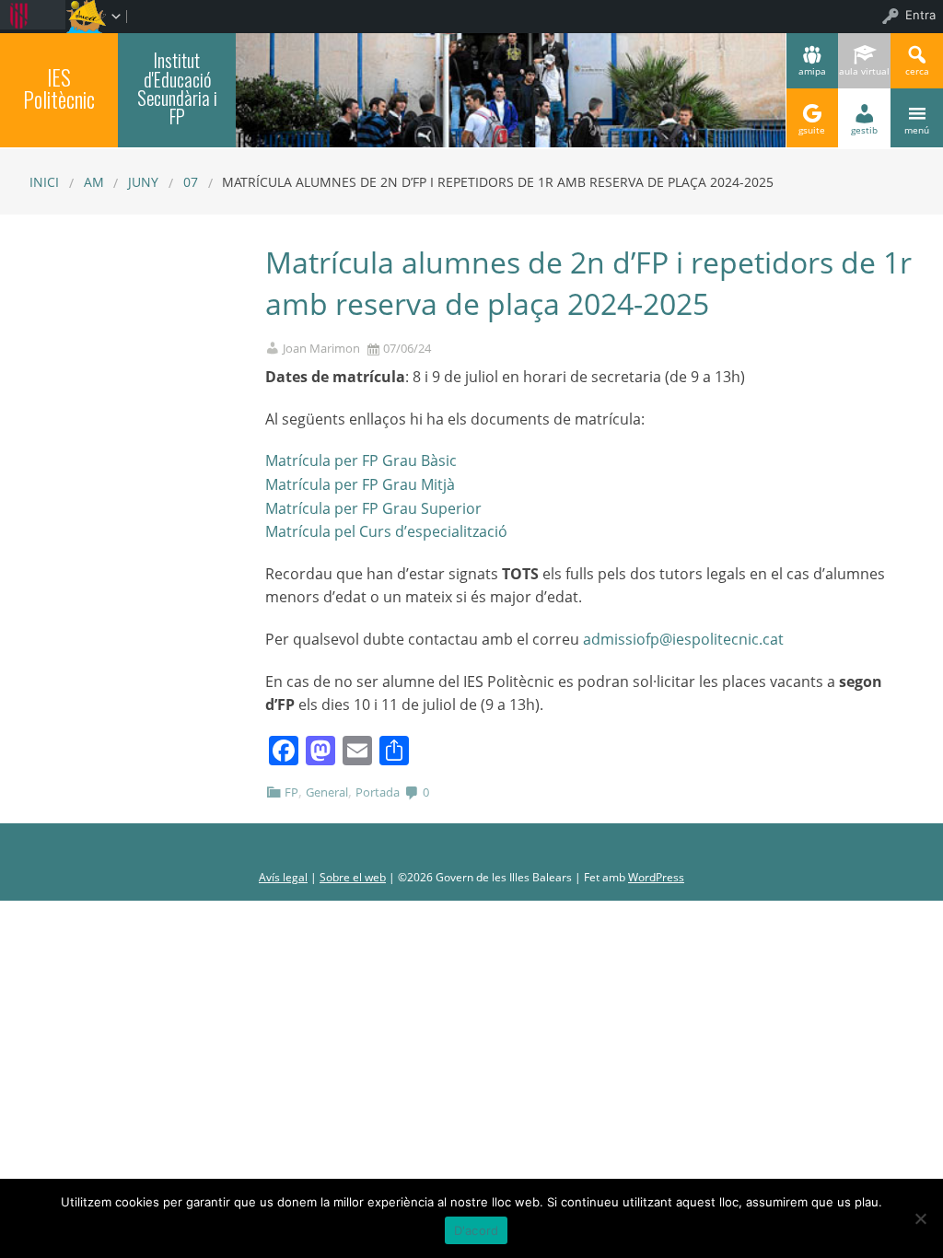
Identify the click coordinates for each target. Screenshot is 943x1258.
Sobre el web (353, 877)
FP (291, 792)
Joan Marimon (321, 349)
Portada (377, 792)
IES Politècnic (59, 88)
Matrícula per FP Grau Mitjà (360, 484)
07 (190, 182)
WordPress (656, 877)
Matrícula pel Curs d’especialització (386, 531)
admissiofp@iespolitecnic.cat (683, 639)
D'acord (476, 1230)
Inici (44, 182)
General (327, 792)
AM (94, 182)
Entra (920, 14)
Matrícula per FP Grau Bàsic (361, 460)
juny (143, 182)
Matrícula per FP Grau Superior (373, 508)
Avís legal (283, 877)
